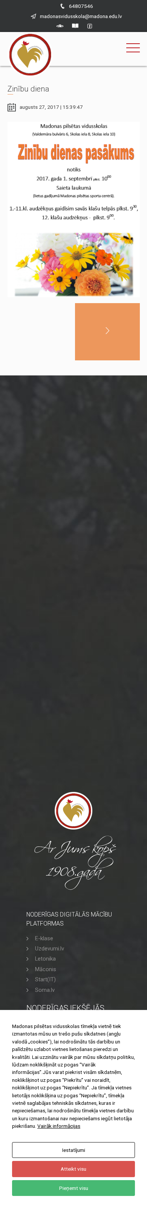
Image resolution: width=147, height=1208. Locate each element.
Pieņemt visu (73, 1188)
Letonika (45, 958)
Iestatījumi (73, 1150)
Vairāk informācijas (58, 1126)
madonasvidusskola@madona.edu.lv (81, 16)
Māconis (45, 969)
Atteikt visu (73, 1169)
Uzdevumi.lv (49, 948)
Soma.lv (45, 990)
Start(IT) (45, 979)
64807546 (81, 6)
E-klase (44, 938)
